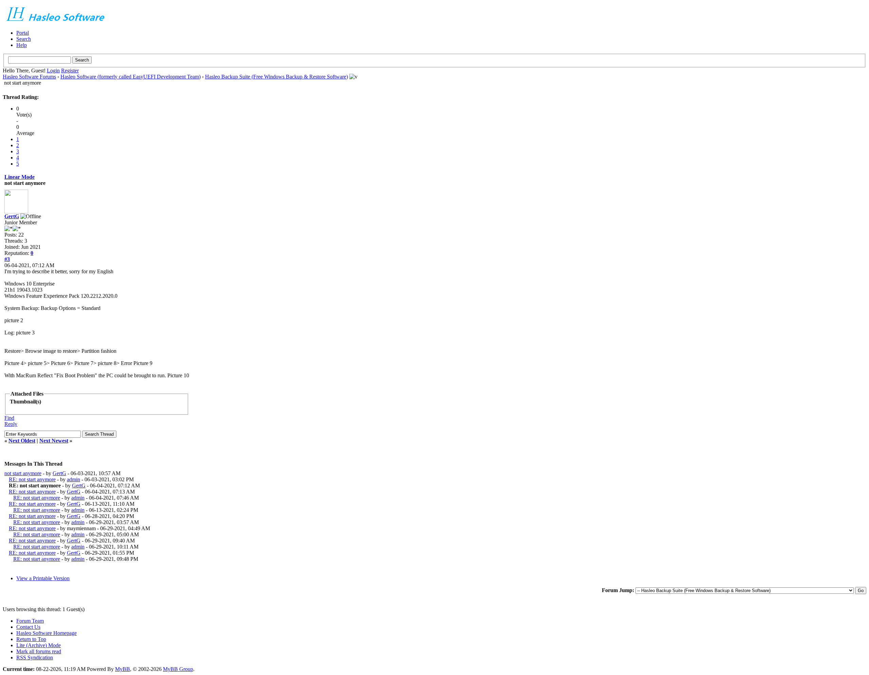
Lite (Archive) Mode (38, 645)
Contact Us (28, 627)
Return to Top (31, 639)
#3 (7, 259)
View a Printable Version (43, 578)
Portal (22, 33)
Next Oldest (21, 441)
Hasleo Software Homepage (46, 633)
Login (53, 70)
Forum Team (30, 621)
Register (70, 70)
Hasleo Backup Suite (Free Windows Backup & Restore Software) (276, 77)
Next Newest (53, 441)
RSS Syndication (34, 657)
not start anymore (22, 473)
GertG (11, 216)
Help (21, 45)
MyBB (122, 669)
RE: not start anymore (32, 479)
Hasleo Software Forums (29, 77)
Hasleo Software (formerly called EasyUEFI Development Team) (130, 77)
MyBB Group (178, 669)
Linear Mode (19, 177)
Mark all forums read (38, 651)
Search (23, 39)
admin (73, 479)
